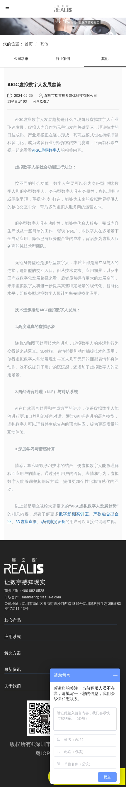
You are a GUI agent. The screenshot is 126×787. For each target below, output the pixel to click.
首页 (29, 44)
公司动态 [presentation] (21, 58)
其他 (44, 44)
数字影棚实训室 (74, 514)
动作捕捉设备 (53, 521)
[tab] (21, 58)
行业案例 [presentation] (63, 58)
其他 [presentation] (104, 58)
